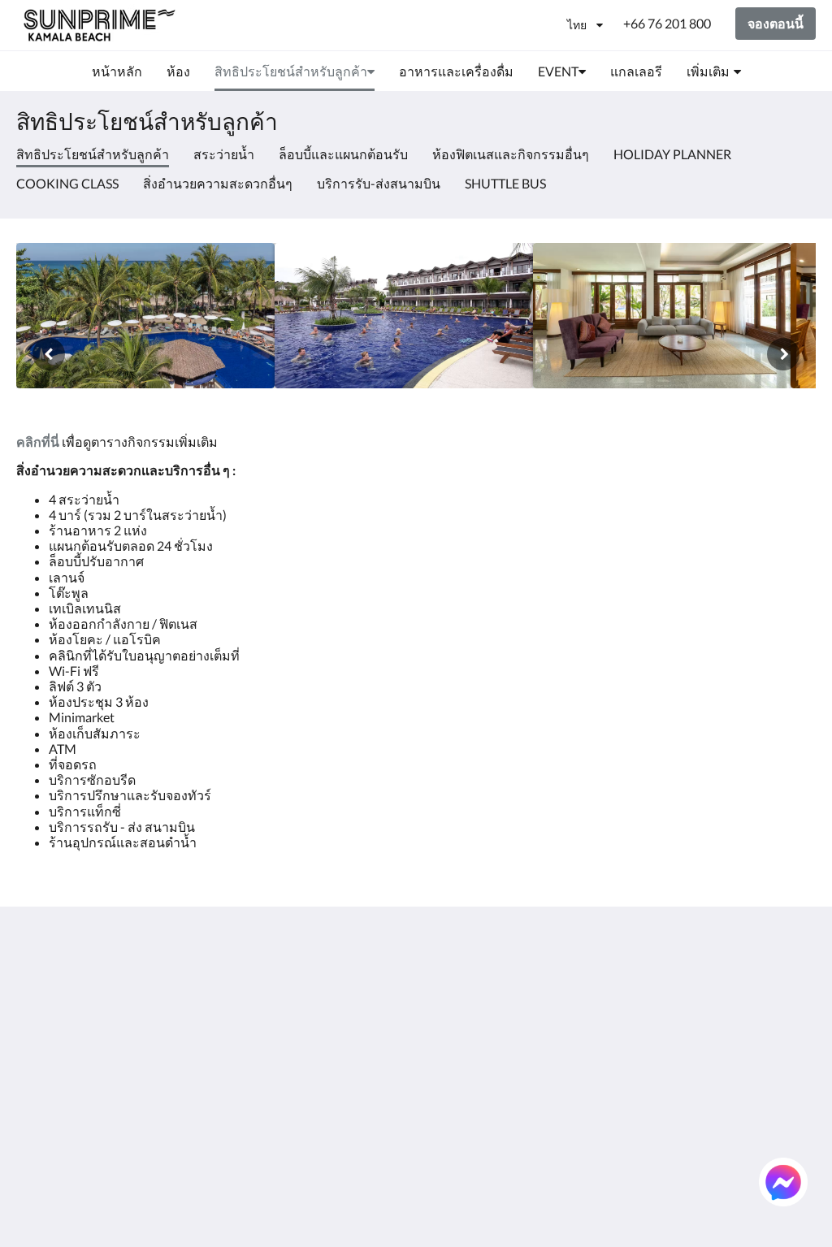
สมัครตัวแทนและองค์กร (472, 1122)
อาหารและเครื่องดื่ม (480, 1033)
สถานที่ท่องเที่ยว (469, 1102)
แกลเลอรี (449, 1046)
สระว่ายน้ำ (223, 154)
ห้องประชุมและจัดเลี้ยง (474, 1081)
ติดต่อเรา (448, 1157)
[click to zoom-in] (145, 315)
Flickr (438, 1143)
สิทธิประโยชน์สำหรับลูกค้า (483, 1012)
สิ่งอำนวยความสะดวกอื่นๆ (217, 183)
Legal (303, 1060)
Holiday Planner (672, 154)
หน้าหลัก (448, 977)
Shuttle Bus (505, 183)
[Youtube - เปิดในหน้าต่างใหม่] (799, 987)
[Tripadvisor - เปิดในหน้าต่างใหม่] (755, 987)
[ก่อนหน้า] (48, 354)
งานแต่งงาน (457, 1060)
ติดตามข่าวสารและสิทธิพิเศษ (343, 984)
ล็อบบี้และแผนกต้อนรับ (343, 154)
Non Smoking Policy (344, 1046)
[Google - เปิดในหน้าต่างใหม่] (665, 987)
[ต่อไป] (783, 354)
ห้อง (435, 991)
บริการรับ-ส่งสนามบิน (378, 183)
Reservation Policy (340, 1005)
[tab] (348, 951)
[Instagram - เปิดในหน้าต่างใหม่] (710, 987)
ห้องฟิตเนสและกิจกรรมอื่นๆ (510, 154)
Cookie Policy (326, 1033)
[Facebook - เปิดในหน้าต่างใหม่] (620, 987)
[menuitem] (117, 71)
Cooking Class (67, 183)
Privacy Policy (327, 1019)
